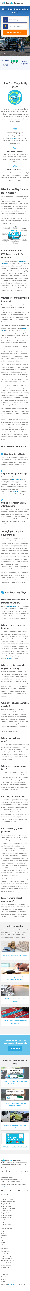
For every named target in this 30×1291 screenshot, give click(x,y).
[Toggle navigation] (28, 3)
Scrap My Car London (6, 1206)
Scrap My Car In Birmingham (8, 1208)
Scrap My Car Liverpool (6, 1219)
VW (2, 1244)
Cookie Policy (4, 1279)
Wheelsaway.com (5, 1267)
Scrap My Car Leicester (6, 1217)
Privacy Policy (4, 1274)
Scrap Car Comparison (13, 1284)
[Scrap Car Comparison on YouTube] (19, 1190)
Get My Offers (15, 1048)
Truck (2, 1233)
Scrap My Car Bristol (6, 1222)
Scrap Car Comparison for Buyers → (9, 1186)
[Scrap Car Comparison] (13, 3)
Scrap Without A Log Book (7, 1256)
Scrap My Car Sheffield (6, 1215)
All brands (3, 1238)
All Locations (4, 1197)
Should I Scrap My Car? (6, 1258)
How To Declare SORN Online (8, 1260)
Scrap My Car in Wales (6, 1203)
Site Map (3, 1281)
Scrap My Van (4, 1231)
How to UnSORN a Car (6, 1262)
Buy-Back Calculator (6, 1265)
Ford (2, 1240)
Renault (3, 1242)
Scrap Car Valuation (5, 1253)
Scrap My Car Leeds (6, 1210)
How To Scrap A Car (5, 1251)
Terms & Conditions (5, 1276)
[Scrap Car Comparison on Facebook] (2, 1190)
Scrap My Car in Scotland (7, 1199)
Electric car (3, 1235)
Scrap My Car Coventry (6, 1224)
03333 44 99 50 (16, 1170)
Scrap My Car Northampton (7, 1213)
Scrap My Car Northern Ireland (8, 1201)
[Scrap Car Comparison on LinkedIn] (27, 1190)
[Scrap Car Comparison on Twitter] (10, 1190)
